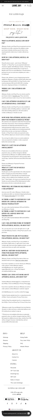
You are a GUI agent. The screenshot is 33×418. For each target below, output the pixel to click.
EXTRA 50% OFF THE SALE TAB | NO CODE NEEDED (16, 1)
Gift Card (13, 377)
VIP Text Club (14, 370)
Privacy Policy (7, 346)
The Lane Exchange (16, 383)
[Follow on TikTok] (21, 403)
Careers (14, 360)
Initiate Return (24, 346)
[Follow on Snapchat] (26, 403)
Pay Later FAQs (25, 340)
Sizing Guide (24, 337)
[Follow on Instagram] (12, 403)
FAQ (21, 343)
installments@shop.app (9, 271)
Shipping (5, 343)
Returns (5, 340)
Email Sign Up (14, 374)
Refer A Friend (14, 380)
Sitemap (5, 337)
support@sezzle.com (7, 269)
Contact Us (15, 357)
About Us (15, 354)
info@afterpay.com (8, 267)
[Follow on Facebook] (7, 403)
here (16, 295)
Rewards (13, 368)
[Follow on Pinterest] (16, 403)
